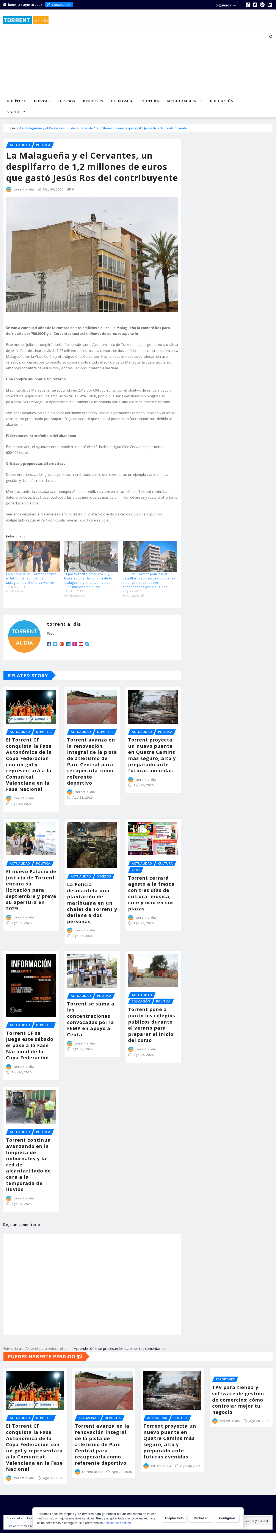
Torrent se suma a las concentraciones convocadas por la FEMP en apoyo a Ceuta (90, 1019)
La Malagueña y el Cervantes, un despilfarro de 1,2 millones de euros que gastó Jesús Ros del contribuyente (103, 128)
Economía (122, 101)
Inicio (11, 128)
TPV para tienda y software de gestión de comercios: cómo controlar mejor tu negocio (238, 1399)
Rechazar (201, 1518)
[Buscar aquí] (271, 36)
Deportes (93, 101)
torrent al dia (24, 189)
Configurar (227, 1518)
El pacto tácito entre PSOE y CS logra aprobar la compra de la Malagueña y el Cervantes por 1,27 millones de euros (89, 580)
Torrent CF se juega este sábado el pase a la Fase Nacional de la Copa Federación (29, 1045)
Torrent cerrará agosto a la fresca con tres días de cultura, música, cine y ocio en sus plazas (151, 893)
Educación (222, 101)
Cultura (149, 101)
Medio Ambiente (184, 101)
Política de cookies (117, 1523)
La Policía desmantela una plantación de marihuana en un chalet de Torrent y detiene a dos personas (92, 902)
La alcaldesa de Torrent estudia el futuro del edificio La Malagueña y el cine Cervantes (31, 578)
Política (16, 101)
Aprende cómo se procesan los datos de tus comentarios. (120, 1348)
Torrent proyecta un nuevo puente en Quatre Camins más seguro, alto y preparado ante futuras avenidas (152, 755)
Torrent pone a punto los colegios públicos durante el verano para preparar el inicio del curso (151, 1024)
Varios (15, 112)
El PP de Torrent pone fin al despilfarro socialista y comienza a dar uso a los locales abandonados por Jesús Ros (149, 580)
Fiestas (42, 101)
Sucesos (66, 101)
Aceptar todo (174, 1518)
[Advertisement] (128, 64)
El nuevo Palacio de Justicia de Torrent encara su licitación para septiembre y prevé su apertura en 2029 (31, 890)
